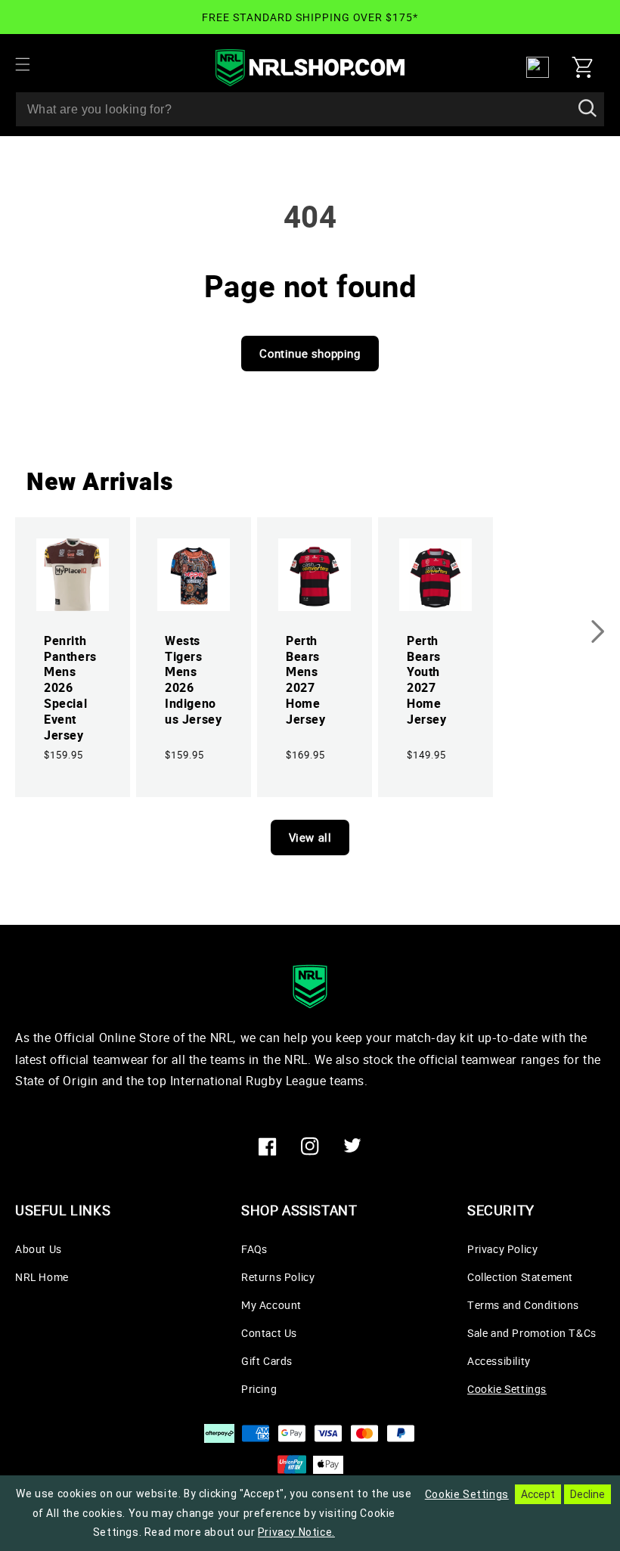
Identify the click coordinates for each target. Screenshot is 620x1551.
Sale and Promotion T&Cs (532, 1333)
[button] (31, 64)
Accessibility (499, 1361)
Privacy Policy (502, 1249)
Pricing (259, 1389)
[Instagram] (310, 1146)
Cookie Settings (507, 1389)
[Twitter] (352, 1146)
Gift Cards (267, 1361)
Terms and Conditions (523, 1305)
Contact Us (269, 1333)
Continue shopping (309, 353)
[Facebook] (268, 1146)
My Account (271, 1305)
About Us (38, 1249)
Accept (538, 1494)
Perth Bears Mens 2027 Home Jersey (306, 680)
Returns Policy (278, 1277)
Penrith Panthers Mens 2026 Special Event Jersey (70, 688)
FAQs (254, 1249)
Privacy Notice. (296, 1532)
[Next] (598, 631)
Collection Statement (520, 1277)
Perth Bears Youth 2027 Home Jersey (427, 680)
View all (310, 837)
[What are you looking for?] (587, 109)
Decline (587, 1494)
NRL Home (42, 1277)
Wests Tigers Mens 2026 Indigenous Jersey (193, 680)
